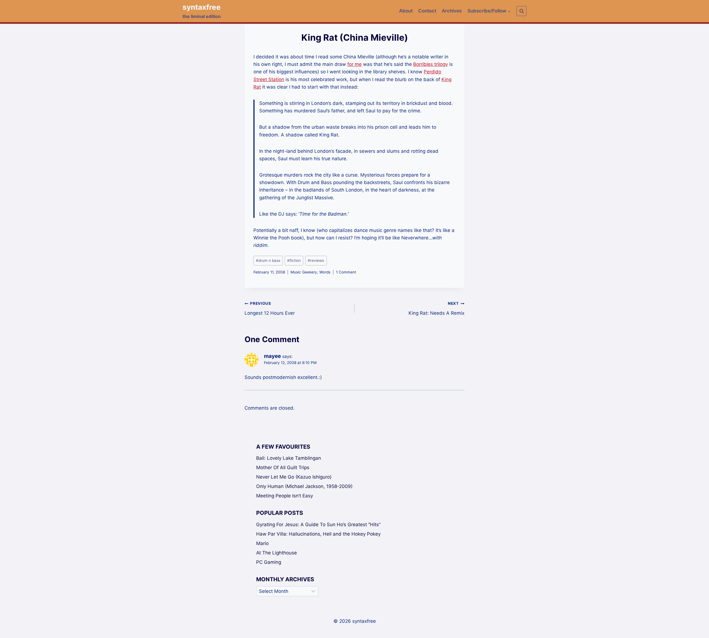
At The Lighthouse (276, 553)
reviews (316, 260)
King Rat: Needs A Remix (436, 308)
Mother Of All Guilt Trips (282, 467)
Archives (452, 11)
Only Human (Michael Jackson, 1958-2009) (304, 486)
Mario (262, 543)
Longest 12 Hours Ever (270, 308)
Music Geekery (304, 272)
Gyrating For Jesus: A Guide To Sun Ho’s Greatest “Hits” (318, 524)
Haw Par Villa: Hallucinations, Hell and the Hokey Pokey (318, 534)
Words (324, 272)
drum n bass (268, 260)
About (406, 11)
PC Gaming (268, 562)
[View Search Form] (521, 11)
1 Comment (346, 272)
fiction (294, 260)
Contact (427, 11)
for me (354, 64)
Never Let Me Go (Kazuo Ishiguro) (294, 477)
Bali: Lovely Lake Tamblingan (288, 458)
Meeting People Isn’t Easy (284, 495)
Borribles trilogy (430, 64)
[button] (509, 11)
